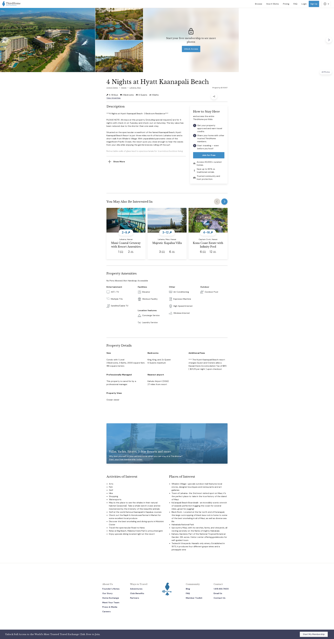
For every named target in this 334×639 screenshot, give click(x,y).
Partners (134, 598)
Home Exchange (110, 598)
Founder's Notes (111, 588)
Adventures (136, 588)
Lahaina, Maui (135, 88)
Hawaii (124, 88)
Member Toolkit (194, 598)
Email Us (218, 593)
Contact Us (219, 598)
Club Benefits (137, 593)
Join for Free (209, 155)
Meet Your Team (110, 602)
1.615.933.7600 (221, 588)
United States (112, 88)
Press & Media (109, 607)
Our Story (107, 593)
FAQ (188, 593)
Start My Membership (314, 634)
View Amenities (113, 98)
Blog (188, 588)
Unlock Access (191, 49)
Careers (106, 611)
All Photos (326, 72)
